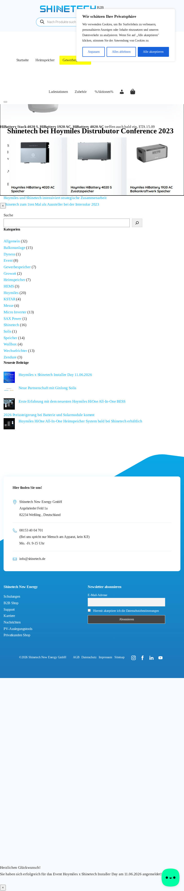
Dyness (9, 254)
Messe (8, 305)
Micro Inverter (15, 312)
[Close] (5, 102)
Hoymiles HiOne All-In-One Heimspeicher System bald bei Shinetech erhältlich (80, 421)
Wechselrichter (15, 351)
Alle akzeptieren (153, 51)
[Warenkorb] (132, 91)
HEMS (9, 286)
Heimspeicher (45, 60)
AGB (76, 657)
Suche (8, 215)
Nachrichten (12, 622)
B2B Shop (11, 603)
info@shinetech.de (32, 559)
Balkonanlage (14, 248)
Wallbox (10, 344)
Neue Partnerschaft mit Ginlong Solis (47, 388)
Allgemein (12, 241)
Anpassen (94, 51)
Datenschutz (88, 657)
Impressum (105, 657)
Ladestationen (58, 92)
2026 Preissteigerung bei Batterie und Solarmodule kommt (49, 415)
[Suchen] (137, 223)
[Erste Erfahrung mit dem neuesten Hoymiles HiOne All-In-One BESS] (9, 405)
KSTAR (9, 299)
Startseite (22, 60)
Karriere (9, 616)
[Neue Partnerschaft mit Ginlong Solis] (9, 391)
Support (9, 609)
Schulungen (12, 596)
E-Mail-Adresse (97, 595)
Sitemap (119, 657)
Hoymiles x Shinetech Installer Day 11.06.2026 (55, 375)
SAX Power (12, 318)
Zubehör (81, 92)
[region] (125, 35)
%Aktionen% (104, 92)
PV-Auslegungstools (18, 629)
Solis (7, 331)
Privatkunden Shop (17, 635)
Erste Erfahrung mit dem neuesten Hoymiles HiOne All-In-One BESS (72, 401)
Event (8, 260)
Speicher (10, 338)
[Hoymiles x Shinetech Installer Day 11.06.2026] (9, 378)
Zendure (10, 357)
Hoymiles (11, 293)
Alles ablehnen (121, 51)
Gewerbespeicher (75, 60)
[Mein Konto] (122, 91)
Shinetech (11, 325)
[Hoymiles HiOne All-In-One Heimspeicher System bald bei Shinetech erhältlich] (9, 425)
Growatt (10, 273)
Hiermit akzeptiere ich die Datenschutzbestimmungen (126, 610)
